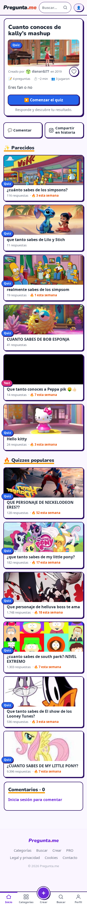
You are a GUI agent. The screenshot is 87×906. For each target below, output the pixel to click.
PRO (69, 850)
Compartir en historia (65, 129)
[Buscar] (65, 7)
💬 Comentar (20, 130)
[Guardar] (74, 71)
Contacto (70, 857)
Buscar (42, 850)
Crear (56, 850)
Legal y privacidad (25, 857)
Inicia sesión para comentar (35, 799)
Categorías (22, 850)
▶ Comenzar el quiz (43, 100)
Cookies (51, 857)
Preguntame (44, 840)
